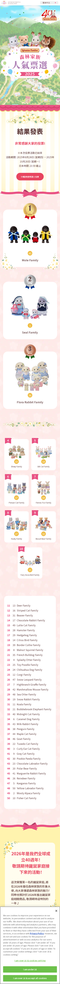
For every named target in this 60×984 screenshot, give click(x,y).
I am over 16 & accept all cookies (30, 978)
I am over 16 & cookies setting (30, 960)
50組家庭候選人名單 (30, 176)
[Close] (56, 910)
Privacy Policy (37, 933)
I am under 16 (30, 969)
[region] (30, 945)
